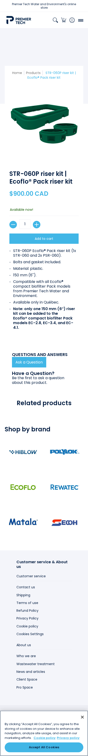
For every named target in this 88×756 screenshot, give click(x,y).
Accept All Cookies (44, 747)
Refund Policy (27, 610)
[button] (64, 20)
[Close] (82, 717)
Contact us (25, 587)
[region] (44, 733)
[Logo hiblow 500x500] (23, 452)
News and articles (30, 671)
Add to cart (44, 238)
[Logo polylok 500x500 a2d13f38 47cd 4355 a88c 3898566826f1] (65, 452)
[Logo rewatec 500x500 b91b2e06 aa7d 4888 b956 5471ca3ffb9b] (65, 487)
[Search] (55, 20)
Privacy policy (68, 738)
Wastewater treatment (35, 664)
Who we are (26, 656)
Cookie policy (27, 626)
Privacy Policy (27, 618)
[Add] (36, 224)
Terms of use (27, 602)
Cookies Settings (30, 634)
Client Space (26, 679)
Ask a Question (29, 362)
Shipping (23, 595)
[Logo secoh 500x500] (65, 522)
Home (17, 72)
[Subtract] (13, 224)
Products (33, 72)
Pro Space (24, 687)
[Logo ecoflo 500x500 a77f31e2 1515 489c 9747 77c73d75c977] (23, 487)
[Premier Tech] (19, 20)
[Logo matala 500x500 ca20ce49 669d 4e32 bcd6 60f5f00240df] (23, 522)
